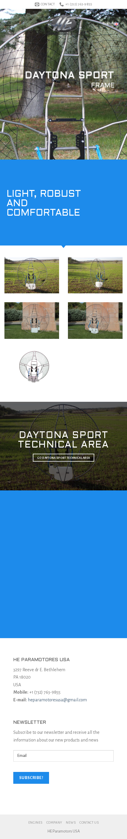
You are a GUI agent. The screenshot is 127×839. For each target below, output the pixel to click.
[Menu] (8, 24)
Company (54, 822)
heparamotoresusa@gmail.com (57, 699)
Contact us (89, 822)
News (71, 822)
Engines (35, 822)
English (108, 23)
